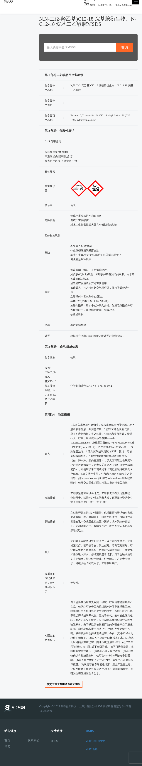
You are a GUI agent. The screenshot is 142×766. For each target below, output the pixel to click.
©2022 (8, 711)
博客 (7, 746)
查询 (124, 47)
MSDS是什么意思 (95, 741)
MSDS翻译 (91, 749)
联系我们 (33, 740)
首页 (7, 740)
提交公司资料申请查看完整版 (63, 684)
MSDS (54, 741)
